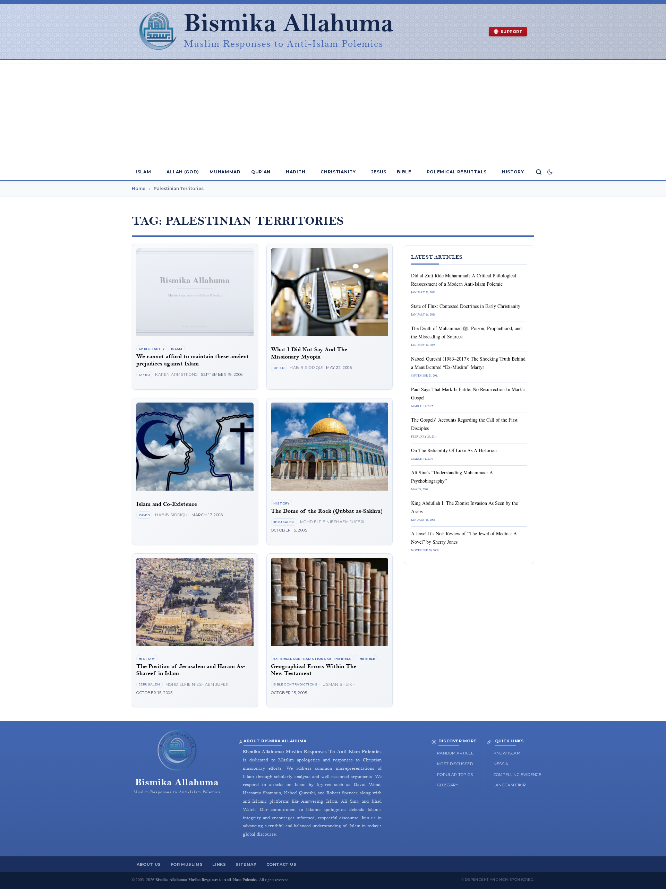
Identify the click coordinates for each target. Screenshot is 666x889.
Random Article (455, 753)
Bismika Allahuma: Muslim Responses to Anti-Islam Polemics (206, 879)
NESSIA (501, 763)
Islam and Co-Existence (166, 504)
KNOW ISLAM (507, 753)
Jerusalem (284, 522)
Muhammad (225, 171)
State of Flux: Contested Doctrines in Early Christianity (465, 306)
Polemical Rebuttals (457, 171)
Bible (404, 171)
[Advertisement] (333, 112)
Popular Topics (455, 774)
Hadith (295, 171)
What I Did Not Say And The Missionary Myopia (309, 353)
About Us (149, 864)
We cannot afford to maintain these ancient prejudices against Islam (192, 360)
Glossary (448, 785)
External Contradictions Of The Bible (312, 659)
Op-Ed (144, 375)
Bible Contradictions (295, 684)
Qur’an (261, 171)
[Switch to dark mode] (550, 172)
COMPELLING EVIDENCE (517, 774)
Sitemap (246, 864)
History (513, 171)
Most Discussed (455, 763)
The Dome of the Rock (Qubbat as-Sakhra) (327, 511)
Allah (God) (182, 171)
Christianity (338, 171)
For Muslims (187, 864)
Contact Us (281, 864)
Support (512, 31)
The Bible (366, 659)
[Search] (539, 172)
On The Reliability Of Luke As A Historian (454, 450)
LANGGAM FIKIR (510, 785)
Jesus (379, 171)
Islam (143, 171)
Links (219, 864)
